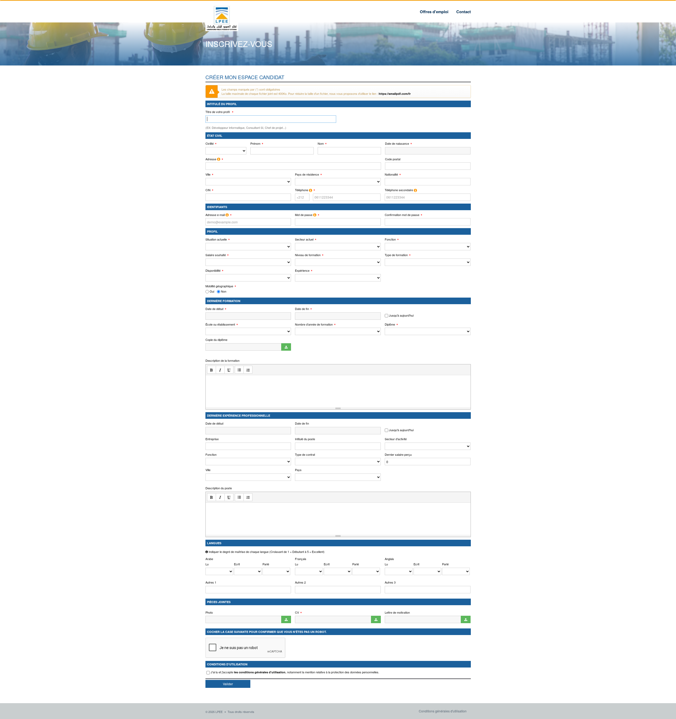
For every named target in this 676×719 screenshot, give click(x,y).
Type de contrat (305, 455)
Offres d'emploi (434, 12)
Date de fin (302, 309)
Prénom (255, 143)
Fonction (390, 239)
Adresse (211, 159)
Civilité (209, 143)
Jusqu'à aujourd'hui (401, 315)
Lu (207, 564)
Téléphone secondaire (399, 190)
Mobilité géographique (219, 286)
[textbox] (338, 389)
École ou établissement (220, 324)
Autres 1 (210, 582)
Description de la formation (222, 361)
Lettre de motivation (397, 612)
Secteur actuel (304, 239)
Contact (463, 12)
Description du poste (218, 488)
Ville (207, 174)
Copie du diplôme (216, 340)
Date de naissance (397, 143)
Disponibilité (212, 270)
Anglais (389, 559)
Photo (209, 612)
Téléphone (302, 190)
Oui (211, 291)
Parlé (265, 564)
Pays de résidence (307, 174)
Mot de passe (304, 215)
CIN (207, 190)
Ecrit (237, 564)
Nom (321, 143)
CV (297, 612)
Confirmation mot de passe (402, 215)
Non (223, 291)
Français (300, 559)
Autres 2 (300, 582)
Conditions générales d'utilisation (443, 711)
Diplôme (390, 324)
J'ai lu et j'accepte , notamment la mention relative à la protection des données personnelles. (295, 672)
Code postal (392, 159)
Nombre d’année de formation (314, 324)
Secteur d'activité (396, 439)
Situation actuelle (216, 239)
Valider (228, 684)
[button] (211, 370)
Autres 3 (390, 582)
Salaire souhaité (215, 255)
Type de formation (396, 255)
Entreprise (212, 439)
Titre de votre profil (218, 112)
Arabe (209, 559)
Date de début (214, 309)
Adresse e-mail (215, 215)
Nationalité (391, 174)
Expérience (302, 270)
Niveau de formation (308, 255)
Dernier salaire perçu (398, 455)
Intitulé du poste (305, 439)
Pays (298, 470)
